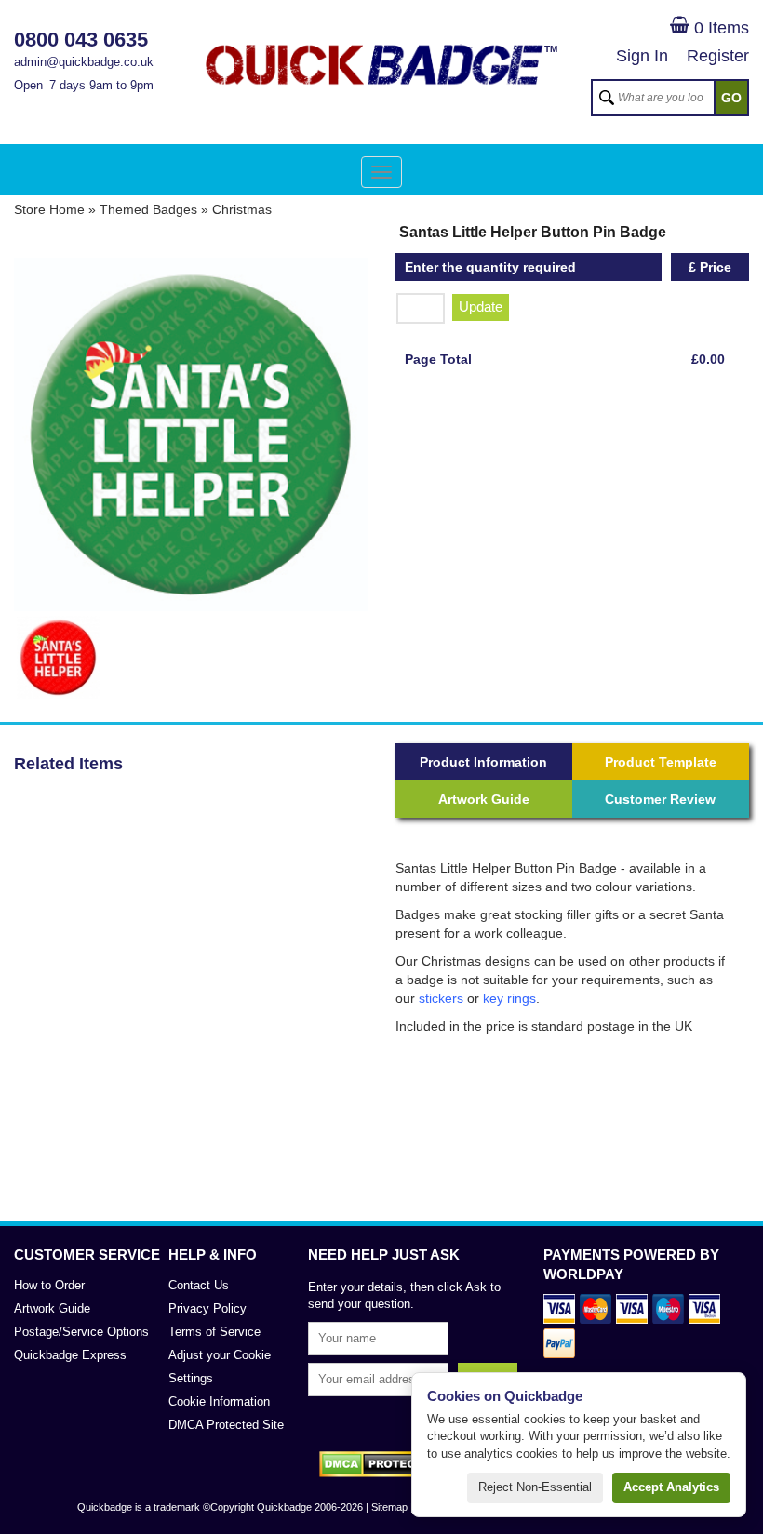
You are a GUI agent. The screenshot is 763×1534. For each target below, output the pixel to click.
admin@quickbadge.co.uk (84, 62)
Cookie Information (219, 1401)
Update (480, 306)
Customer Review (660, 799)
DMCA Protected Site (226, 1425)
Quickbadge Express (70, 1355)
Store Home (49, 209)
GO (731, 97)
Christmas (242, 209)
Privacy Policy (207, 1308)
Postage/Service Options (81, 1332)
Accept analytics (671, 1487)
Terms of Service (214, 1332)
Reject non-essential (535, 1487)
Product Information (483, 761)
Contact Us (198, 1285)
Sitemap (389, 1507)
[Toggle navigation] (381, 172)
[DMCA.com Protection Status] (382, 1464)
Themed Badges (148, 209)
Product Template (660, 761)
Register (718, 56)
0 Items (719, 28)
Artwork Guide (483, 799)
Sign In (642, 56)
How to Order (49, 1285)
